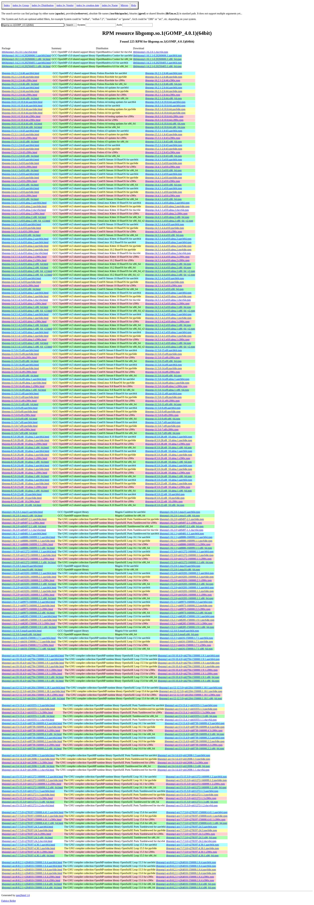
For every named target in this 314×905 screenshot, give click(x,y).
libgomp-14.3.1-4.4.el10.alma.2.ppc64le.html (25, 246)
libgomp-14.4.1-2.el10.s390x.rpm (162, 181)
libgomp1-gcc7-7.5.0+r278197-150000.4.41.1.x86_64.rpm (196, 823)
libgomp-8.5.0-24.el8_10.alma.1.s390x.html (24, 472)
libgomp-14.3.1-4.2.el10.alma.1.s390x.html (24, 321)
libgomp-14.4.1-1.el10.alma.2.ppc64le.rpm (167, 206)
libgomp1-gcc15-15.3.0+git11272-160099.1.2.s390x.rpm (195, 783)
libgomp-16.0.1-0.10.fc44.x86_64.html (22, 123)
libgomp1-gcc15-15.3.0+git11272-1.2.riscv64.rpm (192, 805)
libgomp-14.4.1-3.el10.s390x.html (19, 166)
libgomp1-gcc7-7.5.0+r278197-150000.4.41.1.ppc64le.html (32, 816)
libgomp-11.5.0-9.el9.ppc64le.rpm (162, 411)
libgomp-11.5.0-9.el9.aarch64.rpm (162, 408)
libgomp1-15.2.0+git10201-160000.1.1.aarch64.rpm (187, 587)
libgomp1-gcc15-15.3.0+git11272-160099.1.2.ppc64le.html (32, 780)
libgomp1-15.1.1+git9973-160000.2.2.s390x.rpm (185, 609)
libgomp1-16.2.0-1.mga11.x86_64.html (22, 515)
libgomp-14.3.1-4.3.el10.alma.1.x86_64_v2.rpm (170, 310)
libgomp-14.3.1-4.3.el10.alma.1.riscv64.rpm (168, 300)
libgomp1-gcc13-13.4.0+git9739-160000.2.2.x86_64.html (32, 748)
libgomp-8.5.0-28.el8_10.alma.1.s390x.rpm (167, 444)
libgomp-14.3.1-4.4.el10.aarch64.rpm (164, 224)
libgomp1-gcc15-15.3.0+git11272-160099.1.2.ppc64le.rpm (196, 780)
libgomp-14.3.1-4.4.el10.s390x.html (20, 231)
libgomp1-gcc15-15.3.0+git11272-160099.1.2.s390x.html (31, 783)
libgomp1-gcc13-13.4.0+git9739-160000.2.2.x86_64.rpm (194, 748)
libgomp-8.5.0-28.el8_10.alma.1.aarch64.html (25, 436)
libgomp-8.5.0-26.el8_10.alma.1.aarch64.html (25, 451)
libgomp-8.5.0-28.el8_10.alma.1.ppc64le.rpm (168, 440)
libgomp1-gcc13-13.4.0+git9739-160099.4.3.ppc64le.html (32, 727)
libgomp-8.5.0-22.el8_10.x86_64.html (21, 505)
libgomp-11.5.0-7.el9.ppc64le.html (19, 426)
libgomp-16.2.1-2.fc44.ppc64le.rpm (163, 91)
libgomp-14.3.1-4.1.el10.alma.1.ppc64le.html (25, 336)
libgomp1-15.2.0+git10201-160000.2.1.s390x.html (28, 580)
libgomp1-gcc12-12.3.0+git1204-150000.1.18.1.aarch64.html (33, 687)
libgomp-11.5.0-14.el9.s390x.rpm (162, 372)
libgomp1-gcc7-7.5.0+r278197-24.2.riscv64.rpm (191, 841)
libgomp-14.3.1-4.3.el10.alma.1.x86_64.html (25, 307)
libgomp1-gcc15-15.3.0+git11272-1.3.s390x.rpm (191, 798)
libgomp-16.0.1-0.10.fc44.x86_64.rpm (165, 123)
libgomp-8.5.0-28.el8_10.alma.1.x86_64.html (25, 447)
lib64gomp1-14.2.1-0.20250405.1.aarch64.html (26, 62)
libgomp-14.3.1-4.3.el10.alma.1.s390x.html (24, 303)
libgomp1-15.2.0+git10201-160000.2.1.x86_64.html (29, 584)
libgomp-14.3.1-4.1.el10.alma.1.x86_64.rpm (168, 343)
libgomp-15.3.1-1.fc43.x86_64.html (20, 141)
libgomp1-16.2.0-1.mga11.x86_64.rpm (180, 515)
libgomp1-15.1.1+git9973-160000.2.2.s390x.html (27, 609)
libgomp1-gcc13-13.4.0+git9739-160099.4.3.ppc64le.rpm (194, 727)
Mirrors (124, 5)
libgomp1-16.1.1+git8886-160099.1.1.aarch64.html (28, 537)
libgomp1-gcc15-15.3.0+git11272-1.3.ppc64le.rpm (192, 794)
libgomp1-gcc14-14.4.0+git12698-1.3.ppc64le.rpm (183, 759)
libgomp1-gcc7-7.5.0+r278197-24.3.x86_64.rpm (191, 837)
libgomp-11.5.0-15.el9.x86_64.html (20, 361)
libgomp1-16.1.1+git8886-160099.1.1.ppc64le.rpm (186, 540)
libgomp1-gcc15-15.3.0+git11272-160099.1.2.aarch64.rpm (196, 776)
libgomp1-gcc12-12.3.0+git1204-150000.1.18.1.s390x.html (32, 694)
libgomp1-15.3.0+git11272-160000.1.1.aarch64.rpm (186, 551)
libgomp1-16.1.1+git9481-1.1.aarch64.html (24, 533)
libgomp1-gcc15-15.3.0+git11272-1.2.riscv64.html (28, 805)
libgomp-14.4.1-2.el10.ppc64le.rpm (163, 177)
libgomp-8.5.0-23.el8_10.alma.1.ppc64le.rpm (168, 483)
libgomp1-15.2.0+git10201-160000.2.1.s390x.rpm (186, 580)
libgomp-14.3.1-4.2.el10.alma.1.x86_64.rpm (168, 325)
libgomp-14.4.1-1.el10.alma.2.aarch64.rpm (167, 202)
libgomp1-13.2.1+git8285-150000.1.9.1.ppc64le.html (29, 620)
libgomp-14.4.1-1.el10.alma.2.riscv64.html (24, 210)
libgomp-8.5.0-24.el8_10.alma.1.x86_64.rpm (168, 476)
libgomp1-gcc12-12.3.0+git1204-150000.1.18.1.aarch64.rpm (190, 687)
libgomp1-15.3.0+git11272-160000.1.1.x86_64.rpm (186, 562)
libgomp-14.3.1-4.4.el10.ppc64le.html (21, 228)
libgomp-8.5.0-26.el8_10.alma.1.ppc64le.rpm (168, 454)
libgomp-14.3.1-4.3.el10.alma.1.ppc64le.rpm (168, 296)
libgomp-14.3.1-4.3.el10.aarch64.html (21, 278)
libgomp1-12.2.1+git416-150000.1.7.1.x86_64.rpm (186, 648)
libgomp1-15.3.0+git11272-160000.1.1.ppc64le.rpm (186, 555)
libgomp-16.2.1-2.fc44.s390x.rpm (162, 94)
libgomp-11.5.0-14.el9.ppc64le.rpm (163, 368)
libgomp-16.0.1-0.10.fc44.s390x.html (21, 116)
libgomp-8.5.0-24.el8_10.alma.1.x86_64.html (25, 476)
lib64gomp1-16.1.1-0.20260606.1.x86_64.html (26, 59)
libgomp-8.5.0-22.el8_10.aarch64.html (22, 494)
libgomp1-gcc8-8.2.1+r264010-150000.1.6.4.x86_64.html (32, 884)
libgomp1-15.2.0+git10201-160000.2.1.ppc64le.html (29, 576)
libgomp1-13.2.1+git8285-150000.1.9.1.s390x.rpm (186, 623)
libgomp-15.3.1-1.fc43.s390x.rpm (162, 138)
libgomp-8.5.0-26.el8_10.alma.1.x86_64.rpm (168, 462)
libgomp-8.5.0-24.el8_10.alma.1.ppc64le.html (25, 469)
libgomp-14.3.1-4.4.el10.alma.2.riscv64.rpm (168, 253)
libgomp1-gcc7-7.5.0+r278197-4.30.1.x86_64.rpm (192, 855)
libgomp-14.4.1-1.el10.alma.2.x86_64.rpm (167, 217)
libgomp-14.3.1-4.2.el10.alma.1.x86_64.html (25, 325)
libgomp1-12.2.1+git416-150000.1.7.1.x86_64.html (28, 648)
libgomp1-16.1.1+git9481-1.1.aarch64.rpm (182, 533)
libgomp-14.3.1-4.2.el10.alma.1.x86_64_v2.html (27, 328)
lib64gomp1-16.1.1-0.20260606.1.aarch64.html (26, 55)
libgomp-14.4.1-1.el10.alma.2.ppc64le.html (24, 206)
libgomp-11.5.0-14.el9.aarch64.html (20, 364)
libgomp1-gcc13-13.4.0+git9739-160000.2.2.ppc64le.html (32, 741)
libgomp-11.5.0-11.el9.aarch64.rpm (163, 393)
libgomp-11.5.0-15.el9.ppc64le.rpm (163, 354)
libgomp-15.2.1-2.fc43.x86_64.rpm (163, 156)
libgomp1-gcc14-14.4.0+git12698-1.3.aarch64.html (28, 755)
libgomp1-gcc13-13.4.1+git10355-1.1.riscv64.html (28, 719)
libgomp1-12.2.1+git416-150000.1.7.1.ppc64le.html (29, 641)
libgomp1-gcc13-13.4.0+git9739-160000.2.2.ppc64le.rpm (194, 741)
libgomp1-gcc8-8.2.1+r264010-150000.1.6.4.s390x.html (31, 876)
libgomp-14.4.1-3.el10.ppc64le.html (20, 163)
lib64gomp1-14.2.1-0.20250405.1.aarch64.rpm (157, 62)
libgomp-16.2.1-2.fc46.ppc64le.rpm (163, 76)
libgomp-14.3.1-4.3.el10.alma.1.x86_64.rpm (168, 307)
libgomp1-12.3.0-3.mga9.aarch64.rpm (179, 630)
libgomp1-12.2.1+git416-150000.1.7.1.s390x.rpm (185, 645)
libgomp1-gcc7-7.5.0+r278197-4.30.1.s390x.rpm (191, 852)
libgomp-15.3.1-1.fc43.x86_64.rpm (163, 141)
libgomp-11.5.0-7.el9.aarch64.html (19, 422)
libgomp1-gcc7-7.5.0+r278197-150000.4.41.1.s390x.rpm (195, 819)
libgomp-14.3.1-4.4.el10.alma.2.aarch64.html (25, 238)
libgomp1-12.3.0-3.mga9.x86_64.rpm (179, 634)
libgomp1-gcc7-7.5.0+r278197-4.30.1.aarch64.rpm (192, 844)
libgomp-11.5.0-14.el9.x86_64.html (20, 375)
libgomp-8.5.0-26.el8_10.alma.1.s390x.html (24, 458)
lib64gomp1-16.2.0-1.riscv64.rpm (150, 52)
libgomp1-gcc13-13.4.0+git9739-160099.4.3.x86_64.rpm (194, 734)
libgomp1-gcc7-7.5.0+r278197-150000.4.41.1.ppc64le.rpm (196, 816)
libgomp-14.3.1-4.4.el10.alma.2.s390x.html (24, 256)
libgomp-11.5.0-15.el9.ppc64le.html (20, 354)
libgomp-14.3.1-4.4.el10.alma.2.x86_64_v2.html (27, 271)
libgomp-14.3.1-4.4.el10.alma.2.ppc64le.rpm (168, 246)
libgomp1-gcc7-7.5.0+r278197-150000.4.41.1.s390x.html (31, 819)
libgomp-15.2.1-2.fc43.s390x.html (19, 152)
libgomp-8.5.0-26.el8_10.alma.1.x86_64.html (25, 462)
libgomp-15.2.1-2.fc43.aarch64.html (20, 145)
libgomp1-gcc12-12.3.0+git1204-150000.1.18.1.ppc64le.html (33, 691)
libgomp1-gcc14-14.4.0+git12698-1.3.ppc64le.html (28, 759)
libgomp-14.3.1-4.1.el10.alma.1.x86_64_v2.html (27, 346)
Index (7, 5)
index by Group (21, 5)
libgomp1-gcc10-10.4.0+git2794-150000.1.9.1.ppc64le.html (33, 662)
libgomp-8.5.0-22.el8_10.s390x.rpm (164, 501)
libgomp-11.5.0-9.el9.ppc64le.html (19, 411)
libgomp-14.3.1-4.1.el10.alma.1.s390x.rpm (167, 339)
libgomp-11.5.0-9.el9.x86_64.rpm (162, 418)
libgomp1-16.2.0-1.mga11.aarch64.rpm (180, 512)
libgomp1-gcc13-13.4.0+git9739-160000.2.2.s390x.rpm (193, 745)
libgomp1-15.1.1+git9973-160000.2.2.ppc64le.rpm (186, 605)
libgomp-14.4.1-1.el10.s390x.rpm (162, 195)
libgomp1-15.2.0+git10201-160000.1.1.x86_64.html (29, 598)
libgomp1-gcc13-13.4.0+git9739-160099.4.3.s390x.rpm (193, 730)
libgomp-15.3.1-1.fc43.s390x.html (19, 138)
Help (133, 5)
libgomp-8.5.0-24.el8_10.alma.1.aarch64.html (25, 465)
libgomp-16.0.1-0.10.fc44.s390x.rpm (164, 116)
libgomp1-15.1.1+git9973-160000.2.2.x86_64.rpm (186, 612)
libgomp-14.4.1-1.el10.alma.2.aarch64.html (24, 202)
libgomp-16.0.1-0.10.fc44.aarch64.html (22, 102)
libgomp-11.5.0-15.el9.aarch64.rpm (163, 350)
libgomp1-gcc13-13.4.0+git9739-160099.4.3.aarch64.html (32, 723)
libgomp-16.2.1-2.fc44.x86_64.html (20, 98)
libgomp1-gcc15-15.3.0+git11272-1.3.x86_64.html (28, 801)
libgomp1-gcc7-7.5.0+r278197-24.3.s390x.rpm (190, 834)
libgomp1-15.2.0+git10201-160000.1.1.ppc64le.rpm (187, 591)
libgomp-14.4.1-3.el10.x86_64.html (20, 170)
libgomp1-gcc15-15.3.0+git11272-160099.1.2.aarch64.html (32, 776)
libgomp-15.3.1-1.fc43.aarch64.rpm (163, 130)
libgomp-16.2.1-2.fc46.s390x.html (19, 80)
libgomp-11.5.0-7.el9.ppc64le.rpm (162, 426)
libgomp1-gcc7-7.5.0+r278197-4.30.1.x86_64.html (28, 855)
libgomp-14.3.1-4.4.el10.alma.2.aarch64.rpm (168, 238)
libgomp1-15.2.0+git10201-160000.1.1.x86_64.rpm (186, 598)
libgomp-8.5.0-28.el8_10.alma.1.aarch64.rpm (168, 436)
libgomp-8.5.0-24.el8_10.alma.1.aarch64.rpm (168, 465)
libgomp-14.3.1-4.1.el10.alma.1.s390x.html (24, 339)
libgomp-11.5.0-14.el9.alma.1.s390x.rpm (166, 386)
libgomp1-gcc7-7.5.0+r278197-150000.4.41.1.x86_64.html (32, 823)
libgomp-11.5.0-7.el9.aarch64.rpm (162, 422)
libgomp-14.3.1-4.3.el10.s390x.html (20, 285)
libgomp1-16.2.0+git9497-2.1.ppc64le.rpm (182, 519)
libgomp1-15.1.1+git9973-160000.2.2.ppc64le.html (28, 605)
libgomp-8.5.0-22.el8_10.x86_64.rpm (164, 505)
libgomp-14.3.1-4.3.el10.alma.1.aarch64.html (25, 292)
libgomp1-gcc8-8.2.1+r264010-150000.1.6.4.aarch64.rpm (186, 862)
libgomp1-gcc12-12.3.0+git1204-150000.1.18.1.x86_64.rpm (190, 698)
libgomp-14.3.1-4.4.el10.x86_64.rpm (164, 235)
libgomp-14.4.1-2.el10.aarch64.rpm (163, 174)
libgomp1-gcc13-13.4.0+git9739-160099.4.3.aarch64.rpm (194, 723)
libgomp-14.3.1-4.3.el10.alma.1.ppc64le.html (25, 296)
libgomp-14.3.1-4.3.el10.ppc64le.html (21, 282)
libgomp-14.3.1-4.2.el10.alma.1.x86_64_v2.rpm (170, 328)
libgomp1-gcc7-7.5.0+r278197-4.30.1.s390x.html (27, 852)
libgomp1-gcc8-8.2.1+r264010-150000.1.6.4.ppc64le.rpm (186, 869)
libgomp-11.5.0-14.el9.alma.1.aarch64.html (24, 379)
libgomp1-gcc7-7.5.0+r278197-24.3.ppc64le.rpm (191, 830)
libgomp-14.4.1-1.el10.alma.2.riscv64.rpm (167, 210)
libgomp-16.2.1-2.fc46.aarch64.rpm (163, 73)
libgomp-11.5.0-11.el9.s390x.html (19, 400)
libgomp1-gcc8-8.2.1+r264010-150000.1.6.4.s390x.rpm (185, 876)
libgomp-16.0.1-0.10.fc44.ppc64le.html (22, 109)
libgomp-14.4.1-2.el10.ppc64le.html (20, 177)
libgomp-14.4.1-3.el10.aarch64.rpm (163, 159)
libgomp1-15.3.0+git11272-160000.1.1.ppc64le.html (29, 555)
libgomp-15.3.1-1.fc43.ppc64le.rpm (163, 134)
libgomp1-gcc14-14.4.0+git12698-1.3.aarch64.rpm (183, 755)
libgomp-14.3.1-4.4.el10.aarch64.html (21, 224)
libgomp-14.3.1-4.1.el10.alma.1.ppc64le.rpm (168, 336)
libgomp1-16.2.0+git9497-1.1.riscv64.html (24, 530)
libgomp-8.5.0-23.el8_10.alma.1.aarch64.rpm (168, 480)
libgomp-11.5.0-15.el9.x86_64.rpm (163, 361)
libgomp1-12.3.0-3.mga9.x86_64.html (21, 634)
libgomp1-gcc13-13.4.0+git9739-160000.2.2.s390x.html (31, 745)
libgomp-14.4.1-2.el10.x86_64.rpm (163, 184)
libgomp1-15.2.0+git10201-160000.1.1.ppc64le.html (29, 591)
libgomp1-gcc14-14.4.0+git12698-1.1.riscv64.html (28, 769)
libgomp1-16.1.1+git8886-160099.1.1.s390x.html (27, 544)
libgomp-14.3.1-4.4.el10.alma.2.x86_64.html (25, 264)
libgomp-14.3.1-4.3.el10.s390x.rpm (163, 285)
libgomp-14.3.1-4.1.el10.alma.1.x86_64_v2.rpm (170, 346)
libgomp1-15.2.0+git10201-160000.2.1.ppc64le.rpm (187, 576)
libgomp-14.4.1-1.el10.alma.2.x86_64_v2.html (26, 220)
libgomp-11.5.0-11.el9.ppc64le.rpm (163, 397)
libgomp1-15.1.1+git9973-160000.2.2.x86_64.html (28, 612)
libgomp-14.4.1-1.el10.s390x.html (19, 195)
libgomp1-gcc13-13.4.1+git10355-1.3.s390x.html (27, 712)
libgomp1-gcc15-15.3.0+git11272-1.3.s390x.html (27, 798)
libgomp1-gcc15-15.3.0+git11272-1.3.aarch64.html (28, 791)
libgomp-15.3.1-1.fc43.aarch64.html (20, 130)
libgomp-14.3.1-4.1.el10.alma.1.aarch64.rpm (168, 332)
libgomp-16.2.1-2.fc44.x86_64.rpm (163, 98)
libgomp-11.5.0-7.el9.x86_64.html (19, 433)
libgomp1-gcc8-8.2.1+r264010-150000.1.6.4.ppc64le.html (32, 869)
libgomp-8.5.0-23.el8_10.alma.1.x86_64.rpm (168, 490)
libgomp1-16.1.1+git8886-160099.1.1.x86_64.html (28, 548)
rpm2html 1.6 (23, 895)
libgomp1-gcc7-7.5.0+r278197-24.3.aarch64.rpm (191, 826)
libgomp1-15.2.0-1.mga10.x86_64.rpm (180, 569)
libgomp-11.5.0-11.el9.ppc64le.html (20, 397)
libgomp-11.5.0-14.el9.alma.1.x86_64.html (24, 390)
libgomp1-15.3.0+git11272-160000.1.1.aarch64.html (29, 551)
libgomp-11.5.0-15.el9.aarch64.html (20, 350)
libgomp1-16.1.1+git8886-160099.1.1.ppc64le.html (28, 540)
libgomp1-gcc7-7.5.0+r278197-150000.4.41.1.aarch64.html (32, 812)
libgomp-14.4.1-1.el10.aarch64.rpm (163, 188)
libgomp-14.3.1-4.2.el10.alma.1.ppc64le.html (25, 318)
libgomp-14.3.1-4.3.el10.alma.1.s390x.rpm (167, 303)
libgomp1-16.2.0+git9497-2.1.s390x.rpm (181, 522)
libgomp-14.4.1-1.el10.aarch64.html (20, 188)
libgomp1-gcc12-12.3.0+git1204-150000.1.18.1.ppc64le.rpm (190, 691)
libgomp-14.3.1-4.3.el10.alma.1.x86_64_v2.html (27, 310)
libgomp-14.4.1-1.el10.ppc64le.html (20, 192)
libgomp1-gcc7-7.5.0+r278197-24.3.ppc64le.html (27, 830)
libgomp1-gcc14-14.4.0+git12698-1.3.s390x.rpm (182, 762)
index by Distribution (43, 5)
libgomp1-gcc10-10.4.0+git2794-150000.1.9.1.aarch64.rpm (188, 655)
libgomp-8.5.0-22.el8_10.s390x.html (21, 501)
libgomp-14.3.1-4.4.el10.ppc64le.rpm (164, 228)
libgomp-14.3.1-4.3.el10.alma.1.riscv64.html (25, 300)
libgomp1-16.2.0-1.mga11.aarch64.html (22, 512)
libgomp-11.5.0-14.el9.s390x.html (19, 372)
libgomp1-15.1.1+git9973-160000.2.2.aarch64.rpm (186, 602)
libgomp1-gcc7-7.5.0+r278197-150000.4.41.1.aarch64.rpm (196, 812)
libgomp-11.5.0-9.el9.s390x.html (18, 415)
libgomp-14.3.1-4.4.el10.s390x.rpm (163, 231)
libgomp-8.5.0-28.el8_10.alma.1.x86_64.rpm (168, 447)
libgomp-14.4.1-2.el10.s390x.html (19, 181)
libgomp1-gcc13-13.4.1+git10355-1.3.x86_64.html (28, 716)
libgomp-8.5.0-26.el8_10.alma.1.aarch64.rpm (168, 451)
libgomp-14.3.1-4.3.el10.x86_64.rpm (164, 289)
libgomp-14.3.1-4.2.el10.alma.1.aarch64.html (25, 314)
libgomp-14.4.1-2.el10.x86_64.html (20, 184)
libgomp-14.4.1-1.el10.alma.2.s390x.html (23, 213)
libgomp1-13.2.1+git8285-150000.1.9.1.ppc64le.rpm (187, 620)
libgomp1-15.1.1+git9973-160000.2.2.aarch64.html (28, 602)
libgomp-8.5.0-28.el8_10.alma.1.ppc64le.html (25, 440)
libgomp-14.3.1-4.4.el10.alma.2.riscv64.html (25, 253)
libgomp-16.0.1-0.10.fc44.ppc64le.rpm (165, 109)
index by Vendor (65, 5)
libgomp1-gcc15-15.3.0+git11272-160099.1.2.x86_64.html (32, 787)
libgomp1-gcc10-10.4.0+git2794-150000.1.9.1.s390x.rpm (188, 670)
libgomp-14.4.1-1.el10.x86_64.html (20, 199)
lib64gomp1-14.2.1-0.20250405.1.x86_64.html (26, 66)
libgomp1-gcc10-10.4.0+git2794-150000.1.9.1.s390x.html (32, 670)
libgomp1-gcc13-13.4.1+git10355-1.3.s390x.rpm (190, 712)
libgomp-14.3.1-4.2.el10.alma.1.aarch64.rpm (168, 314)
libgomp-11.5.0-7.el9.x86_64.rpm (162, 433)
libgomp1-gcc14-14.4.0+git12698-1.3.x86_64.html (28, 766)
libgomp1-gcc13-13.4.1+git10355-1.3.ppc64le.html (28, 709)
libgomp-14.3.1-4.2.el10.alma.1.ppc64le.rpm (168, 318)
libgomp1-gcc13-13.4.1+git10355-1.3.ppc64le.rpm (191, 709)
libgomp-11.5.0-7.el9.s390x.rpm (161, 429)
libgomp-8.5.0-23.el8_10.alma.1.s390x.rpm (167, 487)
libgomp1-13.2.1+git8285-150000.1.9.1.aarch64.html (29, 616)
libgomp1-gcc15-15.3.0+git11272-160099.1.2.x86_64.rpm (196, 787)
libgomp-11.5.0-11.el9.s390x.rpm (162, 400)
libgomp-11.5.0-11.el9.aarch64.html (20, 393)
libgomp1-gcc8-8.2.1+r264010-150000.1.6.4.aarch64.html (32, 862)
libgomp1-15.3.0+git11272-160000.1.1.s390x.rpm (185, 558)
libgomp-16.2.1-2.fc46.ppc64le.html (20, 76)
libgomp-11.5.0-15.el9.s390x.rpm (162, 357)
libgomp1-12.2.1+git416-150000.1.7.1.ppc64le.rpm (186, 641)
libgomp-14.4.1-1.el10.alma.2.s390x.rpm (166, 213)
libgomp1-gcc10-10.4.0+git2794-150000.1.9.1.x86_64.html (33, 677)
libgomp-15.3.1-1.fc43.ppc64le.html (20, 134)
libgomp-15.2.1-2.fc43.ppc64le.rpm (163, 148)
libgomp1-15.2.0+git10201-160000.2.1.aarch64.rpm (187, 573)
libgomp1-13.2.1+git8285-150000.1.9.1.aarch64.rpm (187, 616)
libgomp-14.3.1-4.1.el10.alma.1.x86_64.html (25, 343)
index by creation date (87, 5)
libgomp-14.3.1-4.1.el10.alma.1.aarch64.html (25, 332)
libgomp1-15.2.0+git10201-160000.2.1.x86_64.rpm (186, 584)
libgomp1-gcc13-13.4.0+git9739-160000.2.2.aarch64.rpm (194, 737)
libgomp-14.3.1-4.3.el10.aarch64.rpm (164, 278)
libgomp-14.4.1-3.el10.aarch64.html (20, 159)
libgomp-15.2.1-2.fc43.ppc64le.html (20, 148)
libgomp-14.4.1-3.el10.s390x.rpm (162, 166)
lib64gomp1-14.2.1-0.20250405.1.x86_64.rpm (157, 66)
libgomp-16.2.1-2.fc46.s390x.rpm (162, 80)
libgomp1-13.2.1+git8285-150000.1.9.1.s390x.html (28, 623)
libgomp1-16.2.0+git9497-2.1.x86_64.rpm (181, 526)
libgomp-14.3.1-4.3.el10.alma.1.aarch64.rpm (168, 292)
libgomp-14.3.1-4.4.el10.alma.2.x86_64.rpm (168, 264)
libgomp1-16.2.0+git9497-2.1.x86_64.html (24, 526)
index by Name (110, 5)
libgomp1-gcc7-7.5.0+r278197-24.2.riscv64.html (27, 841)
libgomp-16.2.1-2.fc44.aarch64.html (20, 87)
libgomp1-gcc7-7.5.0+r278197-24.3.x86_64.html (27, 837)
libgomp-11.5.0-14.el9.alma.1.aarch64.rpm (167, 379)
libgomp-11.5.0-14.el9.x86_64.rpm (163, 375)
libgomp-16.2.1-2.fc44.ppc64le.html (20, 91)
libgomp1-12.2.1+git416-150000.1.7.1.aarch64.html (29, 638)
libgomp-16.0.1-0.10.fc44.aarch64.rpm (165, 102)
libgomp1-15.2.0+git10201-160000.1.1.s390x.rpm (186, 594)
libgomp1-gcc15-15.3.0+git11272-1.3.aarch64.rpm (192, 791)
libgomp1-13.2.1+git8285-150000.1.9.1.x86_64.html (29, 627)
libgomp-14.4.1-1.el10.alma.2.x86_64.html (24, 217)
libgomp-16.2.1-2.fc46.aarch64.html (20, 73)
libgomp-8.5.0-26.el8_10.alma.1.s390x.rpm (167, 458)
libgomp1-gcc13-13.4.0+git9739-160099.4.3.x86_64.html (32, 734)
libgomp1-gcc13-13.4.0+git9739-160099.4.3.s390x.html (31, 730)
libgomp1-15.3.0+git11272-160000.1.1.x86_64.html (29, 562)
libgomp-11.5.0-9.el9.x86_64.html (19, 418)
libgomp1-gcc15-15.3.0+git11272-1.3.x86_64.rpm (192, 801)
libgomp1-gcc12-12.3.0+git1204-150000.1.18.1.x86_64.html (33, 698)
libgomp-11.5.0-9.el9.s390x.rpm (161, 415)
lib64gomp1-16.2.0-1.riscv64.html (19, 52)
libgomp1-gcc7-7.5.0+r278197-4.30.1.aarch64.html (28, 844)
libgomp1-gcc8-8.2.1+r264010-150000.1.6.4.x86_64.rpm (186, 884)
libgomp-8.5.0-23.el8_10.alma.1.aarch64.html (25, 480)
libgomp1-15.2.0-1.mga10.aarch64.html (22, 566)
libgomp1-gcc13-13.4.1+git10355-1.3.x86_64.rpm (191, 716)
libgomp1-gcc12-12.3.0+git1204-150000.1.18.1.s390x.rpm (189, 694)
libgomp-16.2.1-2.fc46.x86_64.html (20, 84)
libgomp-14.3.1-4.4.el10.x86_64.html (21, 235)
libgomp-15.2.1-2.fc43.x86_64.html (20, 156)
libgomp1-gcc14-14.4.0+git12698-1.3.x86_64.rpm (183, 766)
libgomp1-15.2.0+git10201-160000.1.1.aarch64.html (29, 587)
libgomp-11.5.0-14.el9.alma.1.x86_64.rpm (167, 390)
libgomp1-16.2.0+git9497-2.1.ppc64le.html (24, 519)
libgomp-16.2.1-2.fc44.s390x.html (19, 94)
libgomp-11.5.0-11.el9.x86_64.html (20, 404)
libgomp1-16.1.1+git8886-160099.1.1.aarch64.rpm (186, 537)
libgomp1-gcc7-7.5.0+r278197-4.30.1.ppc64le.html (28, 848)
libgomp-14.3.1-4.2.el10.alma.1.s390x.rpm (167, 321)
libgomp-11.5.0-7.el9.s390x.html (18, 429)
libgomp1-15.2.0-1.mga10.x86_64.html (22, 569)
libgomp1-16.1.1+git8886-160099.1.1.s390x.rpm (185, 544)
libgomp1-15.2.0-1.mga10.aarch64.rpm (180, 566)
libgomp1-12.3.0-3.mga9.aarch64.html (22, 630)
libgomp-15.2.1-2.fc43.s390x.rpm (162, 152)
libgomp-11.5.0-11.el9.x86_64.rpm (163, 404)
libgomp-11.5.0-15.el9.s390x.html (19, 357)
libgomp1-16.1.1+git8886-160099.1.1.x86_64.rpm (186, 548)
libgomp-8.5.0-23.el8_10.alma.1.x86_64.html (25, 490)
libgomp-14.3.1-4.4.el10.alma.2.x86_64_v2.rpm (170, 271)
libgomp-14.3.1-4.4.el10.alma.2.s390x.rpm (167, 256)
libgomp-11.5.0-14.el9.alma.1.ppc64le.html (24, 382)
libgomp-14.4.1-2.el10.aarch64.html (20, 174)
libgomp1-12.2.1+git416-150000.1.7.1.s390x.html (28, 645)
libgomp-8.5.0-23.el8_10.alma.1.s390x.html (24, 487)
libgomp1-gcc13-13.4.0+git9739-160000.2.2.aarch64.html (32, 737)
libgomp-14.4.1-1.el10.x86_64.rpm (163, 199)
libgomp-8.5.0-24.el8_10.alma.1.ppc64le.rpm (168, 469)
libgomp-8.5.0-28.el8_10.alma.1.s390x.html (24, 444)
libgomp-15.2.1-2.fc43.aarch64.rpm (163, 145)
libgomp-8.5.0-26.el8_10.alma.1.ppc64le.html (25, 454)
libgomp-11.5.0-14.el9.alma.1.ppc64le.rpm (167, 382)
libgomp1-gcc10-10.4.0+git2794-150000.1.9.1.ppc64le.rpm (188, 662)
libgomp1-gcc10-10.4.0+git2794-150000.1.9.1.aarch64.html (33, 655)
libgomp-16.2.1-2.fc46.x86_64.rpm (163, 84)
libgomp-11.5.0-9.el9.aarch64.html (19, 408)
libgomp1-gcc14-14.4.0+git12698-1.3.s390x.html (27, 762)
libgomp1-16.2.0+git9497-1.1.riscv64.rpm (181, 530)
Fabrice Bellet (8, 900)
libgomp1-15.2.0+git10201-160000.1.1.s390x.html (28, 594)
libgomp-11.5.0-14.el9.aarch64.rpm (163, 364)
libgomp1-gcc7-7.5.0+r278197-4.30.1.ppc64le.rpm (192, 848)
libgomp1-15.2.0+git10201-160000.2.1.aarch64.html (29, 573)
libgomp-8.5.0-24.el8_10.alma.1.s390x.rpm (167, 472)
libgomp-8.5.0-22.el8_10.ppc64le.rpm (164, 498)
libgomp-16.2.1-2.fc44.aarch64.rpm (163, 87)
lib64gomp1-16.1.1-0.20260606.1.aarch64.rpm (157, 55)
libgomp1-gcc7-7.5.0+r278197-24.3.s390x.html (26, 834)
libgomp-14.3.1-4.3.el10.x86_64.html (21, 289)
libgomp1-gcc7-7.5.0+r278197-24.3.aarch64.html (27, 826)
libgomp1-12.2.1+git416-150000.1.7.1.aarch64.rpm (186, 638)
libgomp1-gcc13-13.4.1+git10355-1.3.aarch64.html (28, 705)
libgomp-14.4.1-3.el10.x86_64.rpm (163, 170)
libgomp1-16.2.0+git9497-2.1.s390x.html (23, 522)
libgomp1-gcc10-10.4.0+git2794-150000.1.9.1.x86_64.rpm (188, 677)
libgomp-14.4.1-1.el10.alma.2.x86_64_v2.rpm (169, 220)
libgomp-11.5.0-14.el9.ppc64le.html (20, 368)
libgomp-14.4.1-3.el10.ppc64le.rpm (163, 163)
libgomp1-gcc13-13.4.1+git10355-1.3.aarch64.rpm (191, 705)
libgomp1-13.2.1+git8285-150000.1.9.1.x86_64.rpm (187, 627)
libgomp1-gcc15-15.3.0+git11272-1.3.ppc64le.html (28, 794)
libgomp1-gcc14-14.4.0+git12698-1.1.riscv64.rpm (183, 769)
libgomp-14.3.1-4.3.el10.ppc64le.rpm (164, 282)
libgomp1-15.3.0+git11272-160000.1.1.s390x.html (28, 558)
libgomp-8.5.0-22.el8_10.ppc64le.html (22, 498)
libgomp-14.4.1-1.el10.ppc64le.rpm (163, 192)
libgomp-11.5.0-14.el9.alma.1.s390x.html (23, 386)
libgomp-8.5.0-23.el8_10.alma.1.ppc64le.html (25, 483)
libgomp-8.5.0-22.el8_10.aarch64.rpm (164, 494)
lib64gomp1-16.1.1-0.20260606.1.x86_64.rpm (157, 59)
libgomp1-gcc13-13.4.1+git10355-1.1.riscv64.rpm (191, 719)
